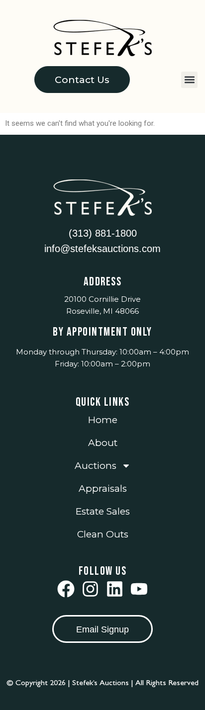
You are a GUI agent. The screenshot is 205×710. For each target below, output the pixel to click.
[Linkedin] (114, 589)
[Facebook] (66, 589)
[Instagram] (90, 589)
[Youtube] (139, 589)
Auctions (95, 465)
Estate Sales (103, 511)
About (102, 442)
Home (102, 420)
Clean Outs (102, 534)
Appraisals (103, 488)
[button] (189, 80)
